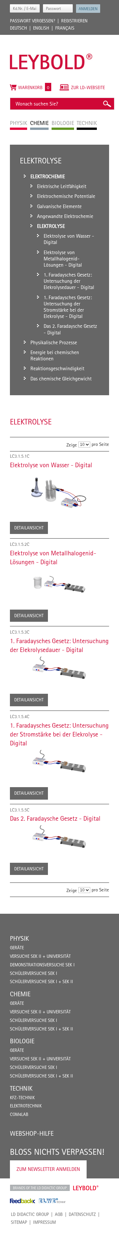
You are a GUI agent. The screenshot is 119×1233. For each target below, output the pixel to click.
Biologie (22, 1041)
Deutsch (18, 28)
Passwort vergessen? (32, 20)
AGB (59, 1214)
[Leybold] (51, 38)
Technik (21, 1088)
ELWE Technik (52, 1200)
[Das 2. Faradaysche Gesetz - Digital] (59, 838)
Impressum (44, 1222)
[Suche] (106, 104)
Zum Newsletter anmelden (48, 1169)
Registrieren (74, 20)
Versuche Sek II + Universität (40, 956)
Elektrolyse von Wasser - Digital (51, 465)
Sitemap (19, 1222)
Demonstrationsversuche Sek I (42, 964)
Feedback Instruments (22, 1200)
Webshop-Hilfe (32, 1133)
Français (64, 28)
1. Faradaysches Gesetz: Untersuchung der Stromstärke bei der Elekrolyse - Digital (59, 734)
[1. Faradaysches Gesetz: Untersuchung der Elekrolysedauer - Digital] (59, 669)
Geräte (17, 947)
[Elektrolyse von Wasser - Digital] (59, 491)
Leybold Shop (86, 1188)
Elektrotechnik (26, 1105)
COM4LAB (19, 1114)
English (41, 28)
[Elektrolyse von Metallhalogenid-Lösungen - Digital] (59, 583)
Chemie (20, 994)
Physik (19, 938)
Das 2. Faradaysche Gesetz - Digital (55, 818)
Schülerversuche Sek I (33, 973)
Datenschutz (82, 1214)
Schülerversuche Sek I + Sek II (41, 981)
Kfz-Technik (22, 1097)
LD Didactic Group (30, 1214)
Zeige (71, 444)
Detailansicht (29, 527)
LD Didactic (40, 1188)
